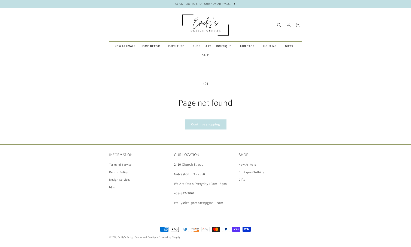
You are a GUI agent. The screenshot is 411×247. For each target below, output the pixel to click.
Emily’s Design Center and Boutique (138, 237)
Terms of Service (120, 165)
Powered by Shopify (169, 237)
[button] (152, 46)
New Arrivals (247, 165)
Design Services (119, 180)
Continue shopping (205, 124)
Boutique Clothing (251, 172)
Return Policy (118, 172)
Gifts (242, 180)
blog (112, 187)
